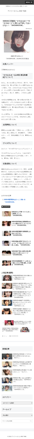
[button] (30, 421)
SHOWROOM (6, 206)
